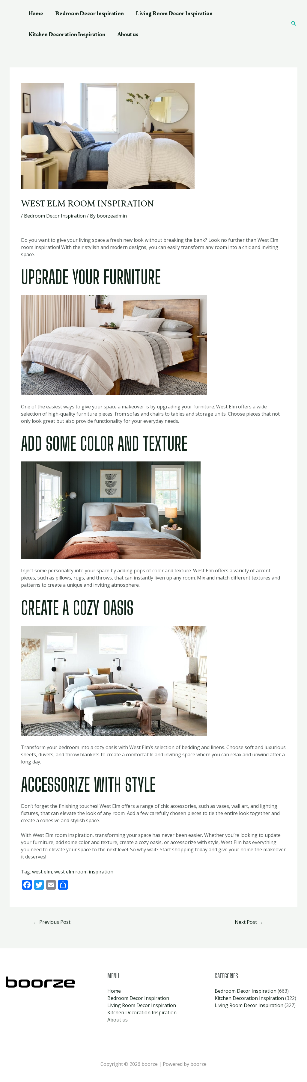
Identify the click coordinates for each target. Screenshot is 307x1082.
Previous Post (51, 922)
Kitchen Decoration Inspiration (66, 34)
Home (35, 13)
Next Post (249, 922)
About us (127, 34)
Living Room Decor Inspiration (174, 13)
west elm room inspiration (83, 871)
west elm (42, 871)
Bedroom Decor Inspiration (89, 13)
